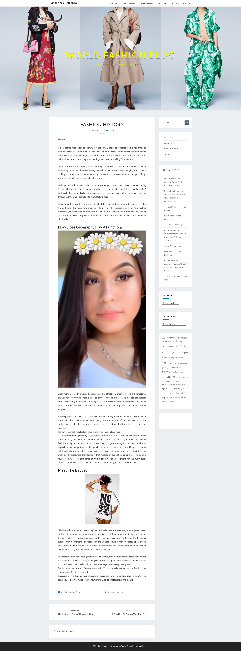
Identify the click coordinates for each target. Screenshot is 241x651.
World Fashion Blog (64, 3)
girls (164, 367)
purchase (175, 381)
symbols (183, 389)
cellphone (165, 347)
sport (183, 384)
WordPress (126, 646)
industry (182, 372)
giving (168, 368)
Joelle (112, 130)
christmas (172, 347)
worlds (164, 401)
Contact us (168, 137)
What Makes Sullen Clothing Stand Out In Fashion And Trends (173, 182)
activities (171, 337)
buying (179, 341)
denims (177, 353)
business (172, 341)
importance (175, 372)
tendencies (165, 394)
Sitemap (167, 154)
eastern (180, 357)
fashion (110, 592)
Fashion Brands (147, 3)
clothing (168, 352)
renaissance (167, 384)
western (171, 398)
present (178, 377)
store (171, 389)
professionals (166, 381)
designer (184, 352)
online (170, 377)
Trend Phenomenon (172, 246)
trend (179, 393)
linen (163, 377)
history (119, 592)
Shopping (113, 3)
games (176, 363)
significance (177, 384)
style (177, 388)
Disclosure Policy (171, 148)
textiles (172, 394)
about (164, 338)
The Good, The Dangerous (175, 224)
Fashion (162, 3)
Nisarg (144, 646)
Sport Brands (129, 3)
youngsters (170, 401)
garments (183, 363)
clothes (181, 346)
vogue (165, 397)
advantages (182, 337)
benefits (165, 341)
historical (176, 367)
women (177, 398)
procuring (184, 377)
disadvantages (169, 357)
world (183, 397)
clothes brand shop (70, 592)
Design (185, 3)
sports (165, 388)
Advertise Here (170, 143)
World (174, 3)
